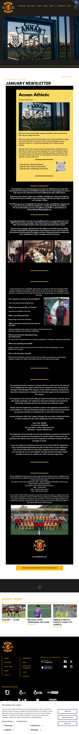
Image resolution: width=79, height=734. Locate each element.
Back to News (67, 77)
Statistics (8, 730)
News (45, 6)
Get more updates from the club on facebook (39, 568)
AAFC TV (52, 6)
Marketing (34, 730)
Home (6, 658)
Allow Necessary (67, 717)
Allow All (67, 711)
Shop (69, 6)
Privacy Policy (8, 721)
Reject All (67, 723)
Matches (22, 6)
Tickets (39, 6)
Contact (26, 676)
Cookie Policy (22, 721)
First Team (31, 6)
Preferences (35, 725)
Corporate (61, 6)
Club (24, 672)
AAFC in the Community (27, 667)
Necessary (8, 725)
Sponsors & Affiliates (10, 687)
